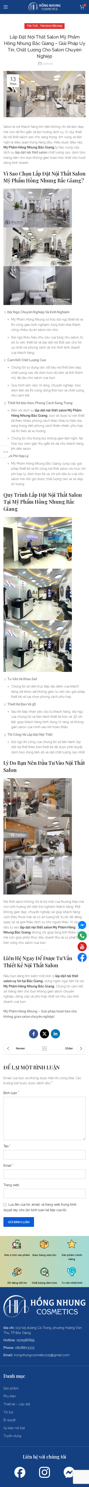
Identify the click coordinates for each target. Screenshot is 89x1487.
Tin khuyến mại (51, 26)
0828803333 (24, 1348)
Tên (7, 1146)
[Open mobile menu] (5, 6)
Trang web (11, 1185)
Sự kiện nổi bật (14, 1428)
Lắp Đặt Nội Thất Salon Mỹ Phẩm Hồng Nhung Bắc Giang (44, 177)
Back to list (44, 1048)
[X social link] (44, 1033)
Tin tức (32, 26)
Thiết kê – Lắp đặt (16, 1404)
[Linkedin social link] (55, 1033)
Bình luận (11, 1093)
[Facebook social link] (33, 1033)
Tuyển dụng (12, 1436)
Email (8, 1165)
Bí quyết (9, 1420)
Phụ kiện (9, 1396)
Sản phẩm (10, 1388)
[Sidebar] (5, 452)
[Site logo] (44, 6)
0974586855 (25, 1340)
